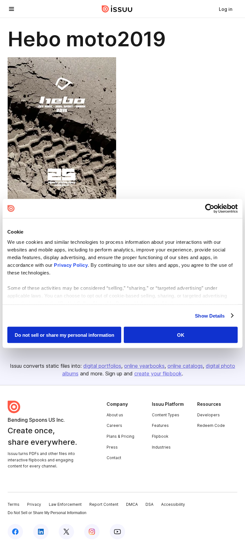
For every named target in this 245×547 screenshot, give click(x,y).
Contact (114, 457)
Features (160, 425)
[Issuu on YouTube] (117, 531)
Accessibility (173, 504)
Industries (161, 447)
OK (180, 335)
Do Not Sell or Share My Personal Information (47, 513)
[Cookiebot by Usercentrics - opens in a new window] (210, 208)
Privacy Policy (71, 264)
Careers (114, 425)
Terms (13, 504)
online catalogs (185, 366)
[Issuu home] (117, 8)
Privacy (34, 504)
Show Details (210, 315)
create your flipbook (158, 373)
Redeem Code (211, 425)
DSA (149, 504)
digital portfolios (102, 366)
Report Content (103, 504)
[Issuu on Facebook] (15, 531)
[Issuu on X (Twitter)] (66, 531)
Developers (208, 414)
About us (115, 414)
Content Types (165, 414)
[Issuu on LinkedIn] (40, 531)
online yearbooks (144, 366)
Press (112, 447)
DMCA (132, 504)
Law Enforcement (65, 504)
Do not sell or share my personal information (64, 335)
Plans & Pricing (120, 436)
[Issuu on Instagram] (92, 531)
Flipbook (160, 436)
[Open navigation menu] (11, 9)
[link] (225, 9)
